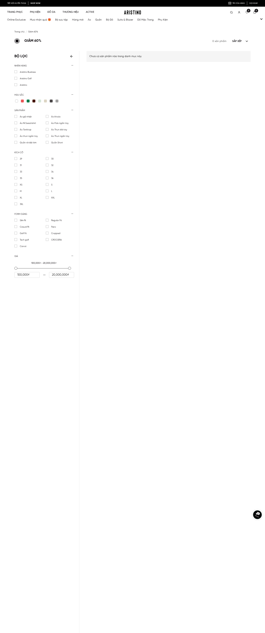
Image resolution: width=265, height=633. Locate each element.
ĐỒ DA (51, 12)
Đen (51, 101)
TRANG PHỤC (15, 12)
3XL (21, 204)
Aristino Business (28, 72)
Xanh (28, 101)
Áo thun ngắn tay (29, 136)
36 (52, 178)
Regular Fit (56, 220)
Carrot (23, 246)
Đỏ (22, 101)
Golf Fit (23, 233)
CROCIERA (56, 240)
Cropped (55, 233)
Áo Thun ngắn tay (60, 136)
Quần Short (57, 143)
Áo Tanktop (25, 130)
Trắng (16, 101)
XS (21, 185)
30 (52, 159)
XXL (53, 198)
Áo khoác (56, 117)
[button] (44, 66)
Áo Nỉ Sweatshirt (28, 123)
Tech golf (24, 240)
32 (52, 165)
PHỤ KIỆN (35, 12)
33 (21, 172)
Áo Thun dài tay (59, 130)
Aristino (23, 85)
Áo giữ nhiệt (26, 117)
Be (45, 101)
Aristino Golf (26, 78)
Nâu (33, 101)
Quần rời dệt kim (28, 143)
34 (52, 172)
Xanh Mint (39, 101)
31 (21, 165)
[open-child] (261, 19)
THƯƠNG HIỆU (71, 12)
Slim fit (23, 220)
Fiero (53, 227)
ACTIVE (90, 12)
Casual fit (24, 227)
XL (21, 198)
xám (57, 101)
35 (21, 178)
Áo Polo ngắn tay (60, 123)
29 (21, 159)
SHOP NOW (35, 3)
